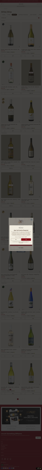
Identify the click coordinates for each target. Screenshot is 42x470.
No (15, 239)
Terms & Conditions (25, 241)
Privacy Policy (21, 242)
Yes (26, 239)
